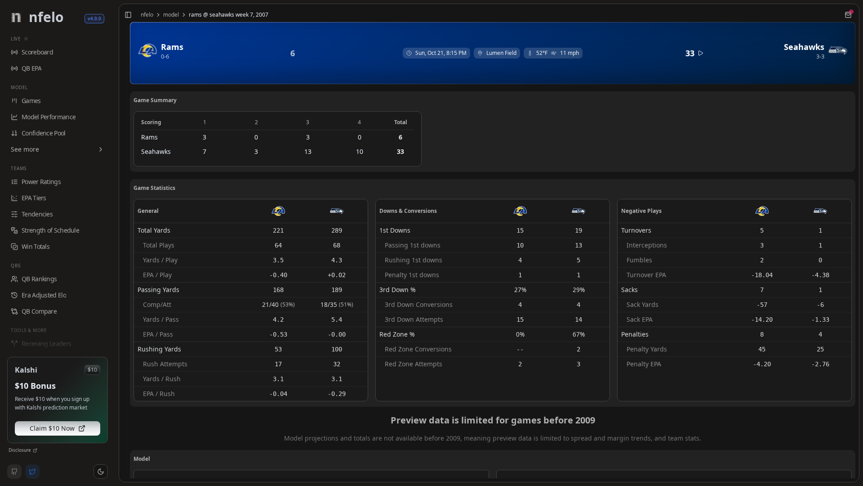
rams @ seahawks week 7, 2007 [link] (228, 14)
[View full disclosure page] (35, 450)
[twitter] (32, 471)
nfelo (147, 14)
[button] (100, 471)
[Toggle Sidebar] (115, 243)
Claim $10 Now (52, 428)
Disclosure (20, 450)
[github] (14, 471)
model (171, 14)
